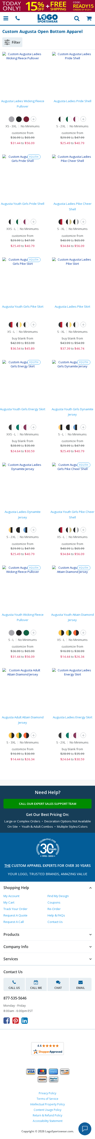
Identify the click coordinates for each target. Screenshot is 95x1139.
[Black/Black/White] (69, 427)
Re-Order (54, 909)
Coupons (54, 902)
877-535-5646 (15, 998)
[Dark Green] (26, 633)
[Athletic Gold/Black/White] (61, 427)
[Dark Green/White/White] (69, 119)
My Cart (8, 902)
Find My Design (58, 896)
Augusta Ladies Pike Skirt (72, 306)
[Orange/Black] (76, 633)
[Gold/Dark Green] (69, 633)
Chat (58, 988)
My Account (11, 896)
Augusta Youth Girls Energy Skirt (22, 409)
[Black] (19, 119)
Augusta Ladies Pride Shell (72, 101)
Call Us (14, 988)
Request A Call (13, 922)
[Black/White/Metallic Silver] (76, 222)
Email (80, 988)
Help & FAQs (56, 915)
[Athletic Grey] (12, 119)
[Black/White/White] (61, 119)
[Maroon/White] (26, 427)
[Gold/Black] (61, 633)
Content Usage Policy (47, 1110)
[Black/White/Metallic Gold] (69, 222)
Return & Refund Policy (47, 1115)
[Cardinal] (26, 119)
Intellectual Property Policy (47, 1104)
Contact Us (55, 922)
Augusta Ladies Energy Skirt (72, 717)
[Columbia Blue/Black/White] (76, 427)
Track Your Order (15, 909)
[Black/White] (12, 427)
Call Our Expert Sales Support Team (47, 804)
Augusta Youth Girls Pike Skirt (22, 306)
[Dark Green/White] (19, 427)
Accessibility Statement (47, 1121)
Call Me (36, 988)
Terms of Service (47, 1099)
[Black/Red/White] (61, 222)
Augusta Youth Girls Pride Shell (22, 204)
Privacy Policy (47, 1093)
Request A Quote (15, 915)
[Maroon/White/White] (76, 119)
